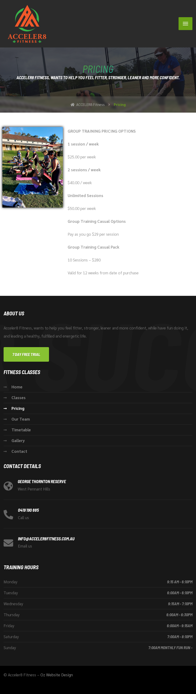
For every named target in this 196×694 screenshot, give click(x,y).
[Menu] (185, 23)
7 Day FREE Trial (26, 354)
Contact (19, 451)
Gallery (18, 440)
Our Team (20, 419)
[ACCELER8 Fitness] (25, 24)
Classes (18, 397)
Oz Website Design (56, 674)
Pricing (17, 408)
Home (16, 386)
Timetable (21, 429)
